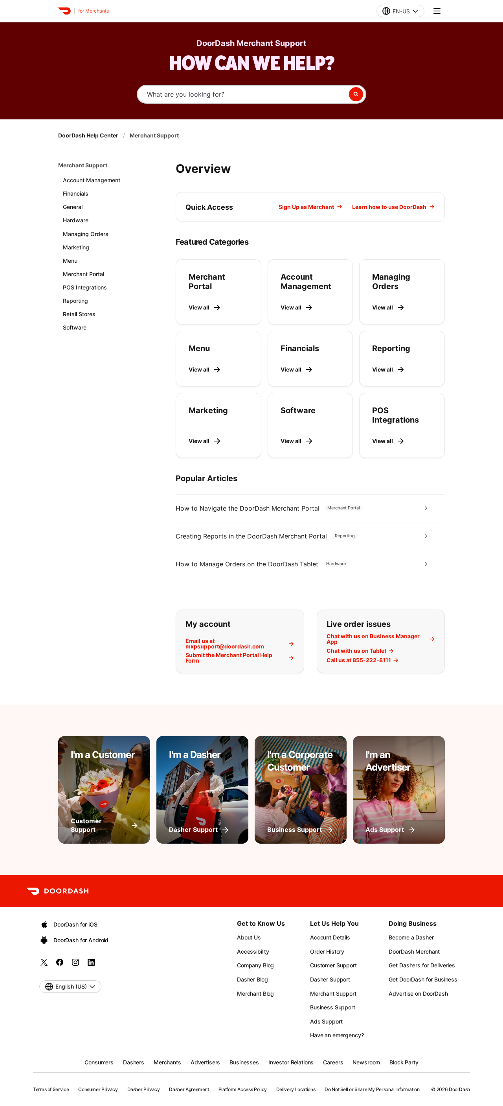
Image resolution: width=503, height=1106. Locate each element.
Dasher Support (330, 979)
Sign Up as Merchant (306, 206)
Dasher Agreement (189, 1089)
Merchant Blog (255, 993)
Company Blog (255, 965)
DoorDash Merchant (414, 951)
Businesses (244, 1062)
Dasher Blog (252, 979)
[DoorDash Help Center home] (64, 11)
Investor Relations (291, 1062)
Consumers (99, 1062)
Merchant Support (82, 165)
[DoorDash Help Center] (57, 891)
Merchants (167, 1062)
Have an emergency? (336, 1035)
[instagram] (75, 964)
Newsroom (366, 1062)
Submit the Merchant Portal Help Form (228, 657)
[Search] (356, 94)
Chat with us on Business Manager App (373, 639)
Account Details (330, 937)
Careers (333, 1062)
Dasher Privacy (143, 1089)
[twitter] (44, 964)
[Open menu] (437, 11)
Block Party (403, 1062)
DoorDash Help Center (88, 135)
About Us (249, 937)
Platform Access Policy (242, 1089)
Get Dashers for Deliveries (422, 965)
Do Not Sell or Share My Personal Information (372, 1089)
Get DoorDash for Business (423, 979)
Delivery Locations (296, 1089)
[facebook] (59, 964)
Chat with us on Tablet (356, 651)
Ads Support (326, 1021)
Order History (327, 951)
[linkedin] (91, 964)
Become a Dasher (411, 937)
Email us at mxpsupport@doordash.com (224, 643)
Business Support (332, 1007)
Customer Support (333, 965)
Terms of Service (51, 1089)
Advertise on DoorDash (418, 993)
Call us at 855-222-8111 (359, 660)
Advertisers (205, 1062)
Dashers (133, 1062)
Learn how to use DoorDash (389, 206)
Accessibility (253, 951)
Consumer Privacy (97, 1089)
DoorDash (459, 1089)
